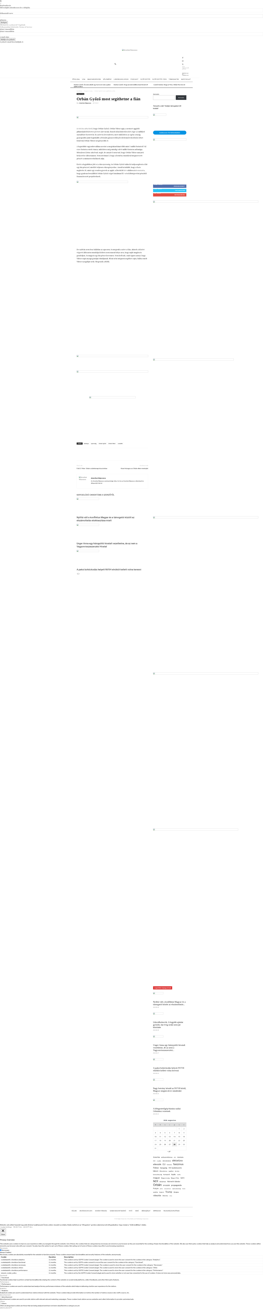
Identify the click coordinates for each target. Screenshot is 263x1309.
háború (155, 1171)
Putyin (156, 1188)
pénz (161, 1188)
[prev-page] (77, 574)
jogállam (171, 1171)
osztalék (120, 443)
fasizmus (178, 1164)
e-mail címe (4, 37)
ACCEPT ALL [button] (28, 1227)
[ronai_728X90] (112, 120)
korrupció (166, 1174)
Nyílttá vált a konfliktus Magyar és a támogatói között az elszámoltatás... (169, 1003)
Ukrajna (176, 1192)
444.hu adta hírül (85, 128)
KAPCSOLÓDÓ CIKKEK (86, 495)
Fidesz (156, 1168)
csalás (159, 1161)
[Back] (1, 3)
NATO (183, 1178)
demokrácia (167, 1161)
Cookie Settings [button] (6, 1227)
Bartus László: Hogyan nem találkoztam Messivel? (131, 85)
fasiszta (169, 1164)
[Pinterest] (88, 108)
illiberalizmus (163, 1171)
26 (165, 1144)
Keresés (156, 94)
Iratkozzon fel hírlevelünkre (169, 133)
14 (174, 1137)
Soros (183, 1188)
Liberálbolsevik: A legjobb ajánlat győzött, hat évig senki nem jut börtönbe (168, 1025)
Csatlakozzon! (180, 190)
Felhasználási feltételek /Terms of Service (16, 27)
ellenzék (157, 1164)
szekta (155, 1192)
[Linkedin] (98, 108)
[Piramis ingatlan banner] (112, 360)
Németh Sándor (173, 1181)
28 (174, 1144)
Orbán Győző (102, 443)
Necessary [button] (4, 1248)
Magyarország (88, 91)
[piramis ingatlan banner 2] (112, 213)
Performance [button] (4, 1282)
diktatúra (177, 1161)
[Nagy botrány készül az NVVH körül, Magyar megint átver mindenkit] (169, 1082)
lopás (173, 1174)
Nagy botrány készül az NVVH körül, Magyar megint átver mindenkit (169, 1089)
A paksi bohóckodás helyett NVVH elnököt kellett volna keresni (109, 569)
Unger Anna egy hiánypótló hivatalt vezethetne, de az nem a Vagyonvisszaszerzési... (169, 1047)
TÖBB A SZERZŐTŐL (105, 495)
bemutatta (140, 170)
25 (160, 1144)
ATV (175, 1157)
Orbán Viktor (112, 443)
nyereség (93, 443)
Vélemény (165, 1195)
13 (170, 1137)
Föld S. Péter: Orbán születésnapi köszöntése (92, 468)
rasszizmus (167, 1188)
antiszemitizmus (166, 1157)
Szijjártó (161, 1192)
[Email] (102, 108)
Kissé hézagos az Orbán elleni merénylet (134, 468)
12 (165, 1137)
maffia (179, 1174)
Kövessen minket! (179, 186)
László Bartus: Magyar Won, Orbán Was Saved (169, 85)
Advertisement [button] (5, 1295)
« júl (169, 1151)
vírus (170, 1195)
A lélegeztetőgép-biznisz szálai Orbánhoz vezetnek (167, 1109)
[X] (182, 64)
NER (155, 1181)
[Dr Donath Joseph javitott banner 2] (112, 398)
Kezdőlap (79, 91)
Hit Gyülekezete (175, 1168)
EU (164, 1164)
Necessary (5, 1250)
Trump (168, 1192)
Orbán (157, 1185)
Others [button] (2, 1301)
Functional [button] (3, 1275)
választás (157, 1195)
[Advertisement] (112, 283)
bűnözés (180, 1157)
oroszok (166, 1185)
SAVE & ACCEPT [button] (6, 1308)
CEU (154, 1161)
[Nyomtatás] (107, 108)
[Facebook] (182, 58)
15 (179, 1137)
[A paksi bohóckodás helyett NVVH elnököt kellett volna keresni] (112, 557)
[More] (112, 108)
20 (170, 1140)
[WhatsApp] (93, 108)
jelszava (3, 20)
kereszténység (157, 1174)
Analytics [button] (3, 1288)
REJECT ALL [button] (17, 1227)
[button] (115, 64)
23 (184, 1140)
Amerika (156, 1157)
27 (170, 1144)
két (125, 170)
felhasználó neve (6, 13)
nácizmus (162, 1182)
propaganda (176, 1185)
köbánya (86, 443)
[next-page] (79, 574)
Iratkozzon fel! (179, 195)
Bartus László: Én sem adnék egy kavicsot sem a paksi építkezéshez (92, 85)
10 (155, 1137)
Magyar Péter (175, 1178)
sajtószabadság (176, 1188)
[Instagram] (182, 61)
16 (184, 1137)
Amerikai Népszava (85, 103)
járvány (177, 1171)
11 (160, 1137)
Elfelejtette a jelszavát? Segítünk (12, 25)
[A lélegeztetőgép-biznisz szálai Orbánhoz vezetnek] (169, 1102)
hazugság (163, 1168)
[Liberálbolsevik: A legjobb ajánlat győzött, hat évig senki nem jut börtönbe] (169, 1016)
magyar (156, 1178)
